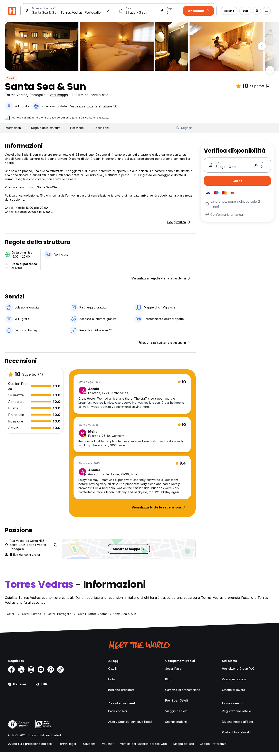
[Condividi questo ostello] (270, 70)
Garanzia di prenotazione (182, 690)
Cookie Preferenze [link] (213, 743)
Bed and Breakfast (121, 690)
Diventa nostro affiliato (237, 721)
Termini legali (67, 743)
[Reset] (108, 11)
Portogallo (37, 95)
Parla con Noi (117, 711)
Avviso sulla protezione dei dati (30, 743)
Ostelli (112, 668)
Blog (168, 679)
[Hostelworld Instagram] (31, 669)
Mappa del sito (183, 743)
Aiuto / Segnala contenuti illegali (130, 721)
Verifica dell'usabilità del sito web (143, 743)
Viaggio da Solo (176, 711)
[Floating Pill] (262, 46)
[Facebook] (11, 669)
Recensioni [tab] (101, 128)
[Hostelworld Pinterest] (50, 669)
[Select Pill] (257, 11)
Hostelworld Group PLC (238, 668)
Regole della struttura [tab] (45, 128)
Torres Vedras (16, 95)
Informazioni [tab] (13, 128)
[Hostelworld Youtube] (41, 669)
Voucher (108, 743)
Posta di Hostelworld (236, 732)
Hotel (112, 679)
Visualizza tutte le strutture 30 (93, 106)
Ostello (11, 78)
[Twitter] (21, 669)
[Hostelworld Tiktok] (60, 669)
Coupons (89, 743)
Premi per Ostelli (176, 700)
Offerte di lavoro (233, 690)
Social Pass (173, 668)
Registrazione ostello (236, 711)
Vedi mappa (59, 95)
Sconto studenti (176, 721)
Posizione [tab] (77, 128)
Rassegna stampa (234, 679)
